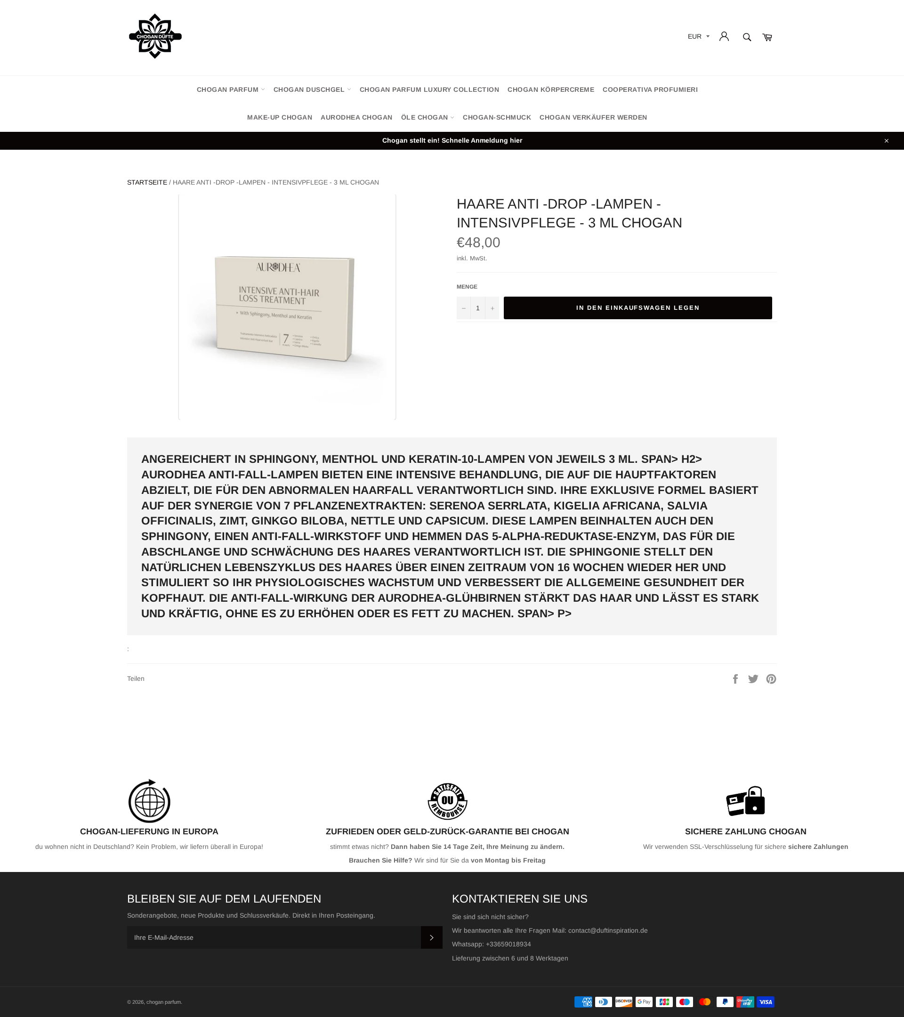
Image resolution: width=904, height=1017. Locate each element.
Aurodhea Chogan (357, 117)
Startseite (147, 182)
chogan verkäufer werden (593, 117)
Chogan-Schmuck (497, 117)
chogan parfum (229, 89)
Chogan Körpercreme (551, 89)
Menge (467, 286)
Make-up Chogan (279, 117)
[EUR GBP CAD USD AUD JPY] (698, 37)
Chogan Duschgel (310, 89)
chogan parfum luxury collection (430, 89)
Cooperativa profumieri (650, 89)
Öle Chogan (426, 117)
